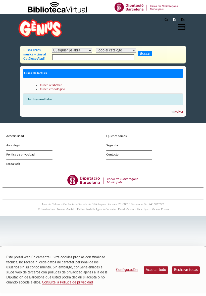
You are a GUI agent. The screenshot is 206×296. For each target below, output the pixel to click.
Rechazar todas (186, 270)
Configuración (127, 270)
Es (174, 19)
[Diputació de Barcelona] (146, 7)
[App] (114, 193)
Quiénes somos (116, 135)
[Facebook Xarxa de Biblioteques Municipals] (96, 193)
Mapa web (13, 163)
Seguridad (113, 145)
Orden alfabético (51, 85)
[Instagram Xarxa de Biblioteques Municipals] (105, 193)
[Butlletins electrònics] (110, 193)
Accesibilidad (15, 135)
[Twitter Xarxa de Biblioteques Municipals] (91, 193)
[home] (40, 28)
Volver (179, 111)
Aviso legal (13, 145)
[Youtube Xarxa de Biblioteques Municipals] (100, 193)
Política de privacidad (20, 154)
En (183, 19)
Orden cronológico (52, 89)
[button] (183, 27)
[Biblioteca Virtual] (57, 7)
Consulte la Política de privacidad (67, 282)
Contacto (112, 154)
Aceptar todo (156, 270)
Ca (166, 19)
